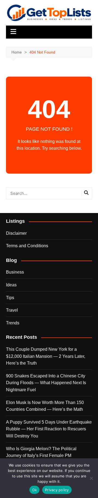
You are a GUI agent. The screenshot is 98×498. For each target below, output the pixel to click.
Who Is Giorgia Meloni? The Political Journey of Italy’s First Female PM (41, 452)
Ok (34, 490)
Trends (12, 323)
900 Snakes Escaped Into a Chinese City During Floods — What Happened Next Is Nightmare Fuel (46, 383)
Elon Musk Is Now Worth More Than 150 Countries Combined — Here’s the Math (45, 406)
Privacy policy (57, 490)
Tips (10, 297)
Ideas (11, 285)
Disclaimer (16, 233)
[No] (91, 478)
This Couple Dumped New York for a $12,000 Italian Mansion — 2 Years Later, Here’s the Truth (45, 356)
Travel (12, 310)
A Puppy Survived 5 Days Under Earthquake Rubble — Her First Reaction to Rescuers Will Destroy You (49, 429)
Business (15, 272)
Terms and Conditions (27, 245)
